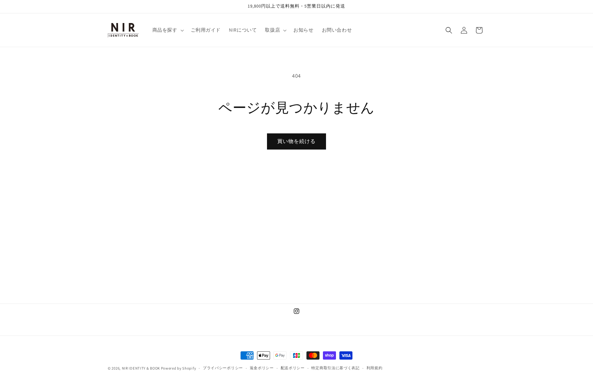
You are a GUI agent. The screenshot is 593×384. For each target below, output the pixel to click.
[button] (167, 30)
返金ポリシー (262, 367)
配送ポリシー (293, 367)
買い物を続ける (296, 141)
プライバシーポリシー (223, 367)
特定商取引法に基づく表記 (335, 367)
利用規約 (375, 367)
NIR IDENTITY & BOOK (141, 368)
